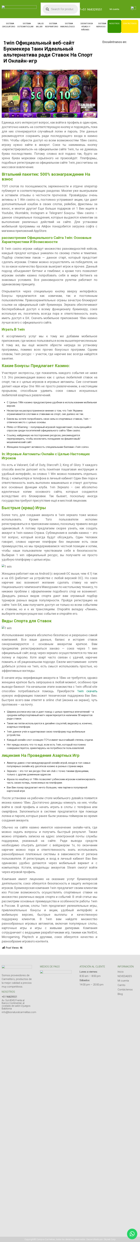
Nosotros (114, 23)
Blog (120, 994)
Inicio (121, 971)
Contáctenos (130, 23)
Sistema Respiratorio (51, 25)
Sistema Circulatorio (8, 25)
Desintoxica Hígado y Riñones (87, 26)
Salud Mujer (40, 25)
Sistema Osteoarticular (25, 25)
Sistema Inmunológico (67, 25)
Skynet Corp (110, 1239)
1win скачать (87, 691)
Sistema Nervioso (101, 25)
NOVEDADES (125, 976)
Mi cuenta (114, 9)
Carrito (121, 985)
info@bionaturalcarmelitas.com (19, 1012)
